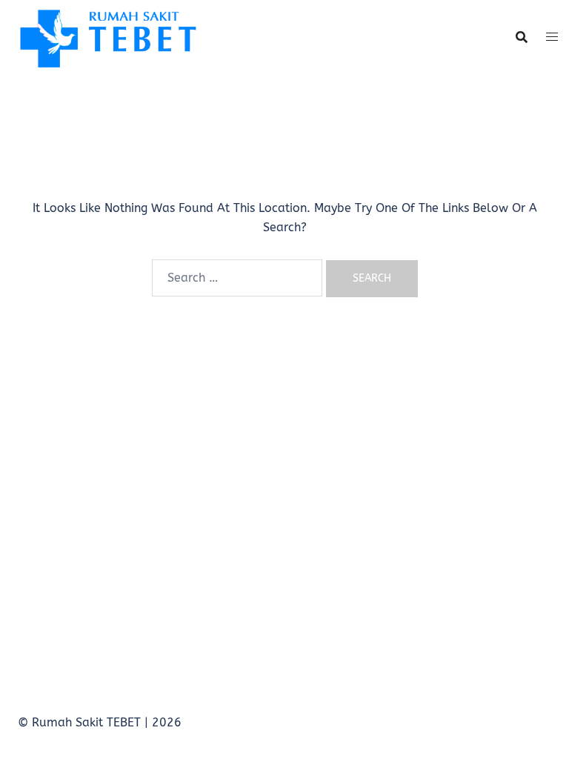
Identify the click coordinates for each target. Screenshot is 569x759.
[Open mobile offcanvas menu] (552, 37)
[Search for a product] (522, 37)
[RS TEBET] (106, 36)
